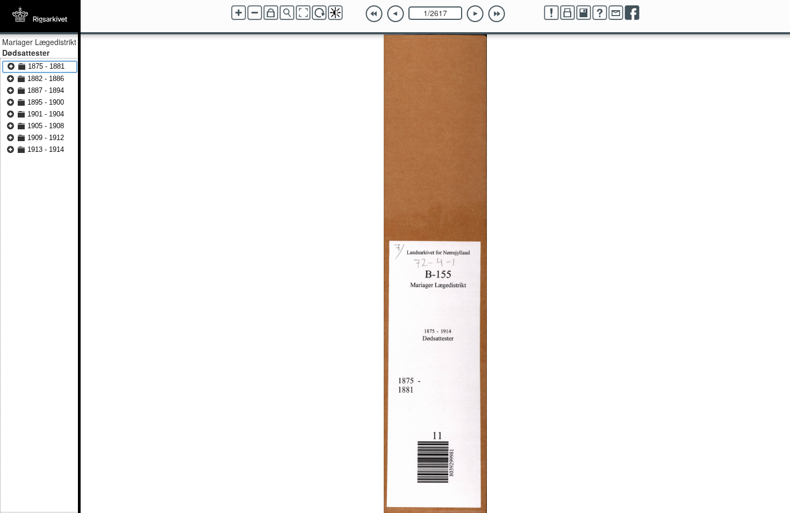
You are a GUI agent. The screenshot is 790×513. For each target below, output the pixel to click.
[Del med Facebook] (632, 12)
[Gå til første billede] (374, 14)
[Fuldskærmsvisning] (303, 12)
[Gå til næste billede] (475, 14)
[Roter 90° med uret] (319, 12)
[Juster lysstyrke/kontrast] (335, 12)
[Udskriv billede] (567, 12)
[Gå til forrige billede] (395, 14)
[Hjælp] (599, 12)
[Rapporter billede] (551, 12)
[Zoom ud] (254, 12)
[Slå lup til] (287, 12)
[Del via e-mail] (615, 12)
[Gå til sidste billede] (496, 14)
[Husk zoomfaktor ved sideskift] (270, 12)
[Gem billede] (583, 12)
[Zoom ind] (238, 12)
